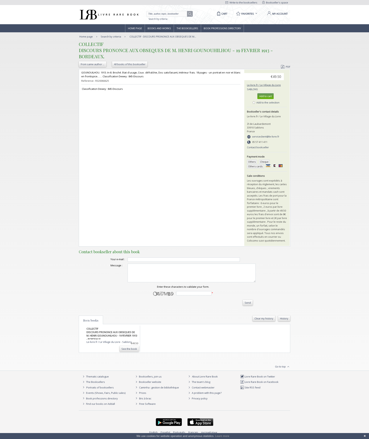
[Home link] (109, 14)
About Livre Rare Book (205, 376)
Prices (142, 393)
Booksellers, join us (150, 376)
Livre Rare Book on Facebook (261, 382)
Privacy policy (199, 398)
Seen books (90, 320)
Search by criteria (158, 19)
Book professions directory (222, 28)
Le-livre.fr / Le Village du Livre (264, 85)
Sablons (252, 89)
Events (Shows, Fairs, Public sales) (105, 393)
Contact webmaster (202, 387)
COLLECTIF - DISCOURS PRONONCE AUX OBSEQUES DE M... (163, 36)
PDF (288, 66)
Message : (116, 265)
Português (179, 432)
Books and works (159, 28)
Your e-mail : (118, 259)
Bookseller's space (276, 2)
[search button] (190, 14)
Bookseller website (149, 382)
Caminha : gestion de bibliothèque (159, 387)
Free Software (147, 404)
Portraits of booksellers (100, 387)
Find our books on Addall (100, 404)
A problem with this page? (206, 393)
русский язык (209, 432)
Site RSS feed (252, 387)
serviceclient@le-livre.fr (265, 136)
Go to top (280, 366)
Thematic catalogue (97, 376)
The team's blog (200, 382)
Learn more (222, 435)
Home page (135, 28)
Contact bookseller (258, 147)
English (153, 432)
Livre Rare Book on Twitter (259, 376)
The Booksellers (187, 28)
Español (165, 432)
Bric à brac (145, 398)
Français (193, 432)
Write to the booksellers (243, 2)
